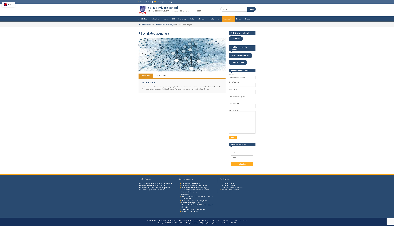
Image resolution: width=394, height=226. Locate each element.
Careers (247, 19)
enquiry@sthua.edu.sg (164, 2)
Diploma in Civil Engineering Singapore (194, 185)
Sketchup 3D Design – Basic (190, 203)
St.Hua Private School (163, 8)
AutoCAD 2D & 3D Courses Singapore (194, 200)
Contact (238, 19)
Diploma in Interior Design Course (192, 183)
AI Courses (185, 194)
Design (192, 19)
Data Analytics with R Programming (193, 209)
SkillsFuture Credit (228, 183)
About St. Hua (142, 19)
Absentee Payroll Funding (230, 190)
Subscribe (242, 164)
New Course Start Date (240, 55)
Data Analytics (227, 19)
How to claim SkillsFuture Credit (232, 188)
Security (211, 19)
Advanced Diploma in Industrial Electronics (195, 190)
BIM (173, 19)
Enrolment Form (238, 62)
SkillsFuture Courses (228, 185)
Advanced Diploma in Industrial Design (194, 188)
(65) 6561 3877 (145, 2)
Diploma (165, 19)
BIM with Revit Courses (189, 192)
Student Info (155, 19)
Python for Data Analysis (189, 211)
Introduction (146, 76)
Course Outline (161, 76)
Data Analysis (170, 25)
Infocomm (201, 19)
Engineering (182, 19)
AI (218, 19)
